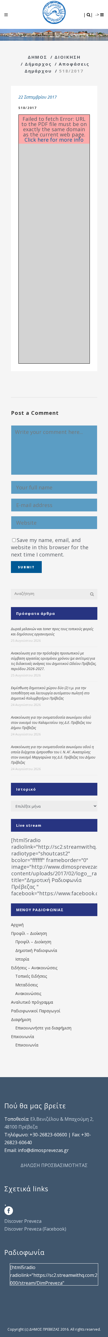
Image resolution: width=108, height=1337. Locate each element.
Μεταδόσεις (26, 985)
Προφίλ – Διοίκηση (29, 933)
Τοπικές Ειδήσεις (31, 976)
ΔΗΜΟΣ (37, 57)
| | (88, 14)
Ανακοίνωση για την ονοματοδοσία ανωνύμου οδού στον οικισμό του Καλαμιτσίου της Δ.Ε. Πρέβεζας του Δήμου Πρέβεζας (51, 722)
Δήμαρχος (38, 64)
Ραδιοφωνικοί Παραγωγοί (35, 1011)
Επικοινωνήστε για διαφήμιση (43, 1028)
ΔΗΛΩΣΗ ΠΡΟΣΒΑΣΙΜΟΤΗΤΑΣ (54, 1165)
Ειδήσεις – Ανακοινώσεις (34, 967)
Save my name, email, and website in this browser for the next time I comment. (49, 547)
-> (97, 14)
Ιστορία (22, 959)
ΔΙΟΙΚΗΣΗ (67, 57)
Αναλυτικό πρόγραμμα (32, 1002)
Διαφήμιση (21, 1019)
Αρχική (17, 924)
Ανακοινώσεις (28, 993)
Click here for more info (54, 139)
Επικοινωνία (22, 1036)
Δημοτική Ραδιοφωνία (36, 950)
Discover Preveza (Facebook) (35, 1229)
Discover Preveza (22, 1221)
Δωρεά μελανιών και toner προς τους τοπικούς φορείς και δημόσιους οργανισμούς (52, 631)
